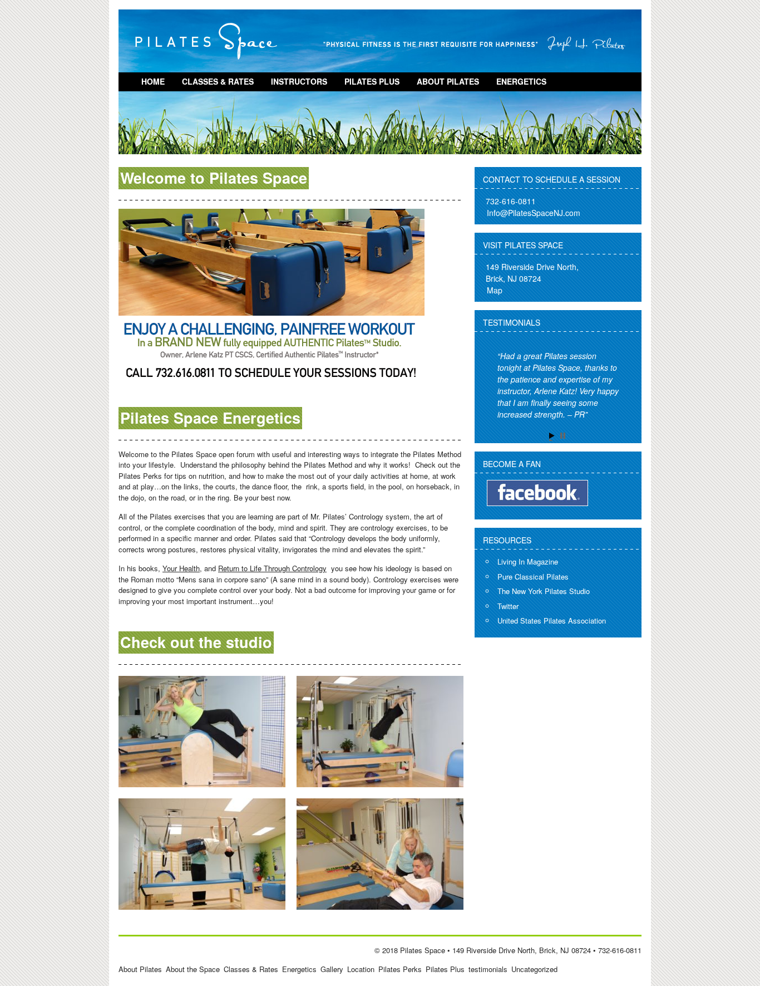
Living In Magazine (527, 561)
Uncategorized (534, 969)
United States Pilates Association (551, 620)
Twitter (508, 606)
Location (360, 969)
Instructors (299, 81)
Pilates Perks (400, 969)
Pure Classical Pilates (533, 576)
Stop (563, 437)
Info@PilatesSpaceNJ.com (533, 212)
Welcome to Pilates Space (213, 177)
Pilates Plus (371, 81)
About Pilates (448, 81)
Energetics (521, 81)
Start (553, 437)
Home (153, 81)
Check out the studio (196, 642)
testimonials (487, 969)
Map (494, 290)
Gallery (331, 969)
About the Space (193, 969)
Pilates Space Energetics (210, 417)
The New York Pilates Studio (543, 591)
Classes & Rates (218, 81)
